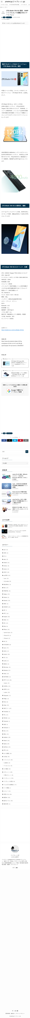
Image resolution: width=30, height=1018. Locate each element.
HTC (6, 613)
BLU (6, 587)
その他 (6, 756)
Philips (6, 698)
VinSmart (7, 727)
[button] (4, 440)
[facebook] (13, 867)
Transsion (7, 721)
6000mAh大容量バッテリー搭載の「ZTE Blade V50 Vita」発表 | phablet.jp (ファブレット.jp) (19, 374)
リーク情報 (7, 787)
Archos (6, 565)
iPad (6, 626)
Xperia (6, 743)
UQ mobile (7, 581)
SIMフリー (7, 708)
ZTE (4, 17)
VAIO (6, 724)
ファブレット (9, 17)
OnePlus (7, 686)
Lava (6, 647)
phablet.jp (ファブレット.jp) (15, 1)
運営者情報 (8, 1013)
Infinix (6, 619)
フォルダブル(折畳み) (10, 784)
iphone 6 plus (8, 632)
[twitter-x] (15, 867)
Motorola (7, 670)
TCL (6, 714)
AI (5, 556)
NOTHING (7, 676)
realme (7, 692)
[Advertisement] (15, 42)
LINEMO (7, 762)
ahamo (6, 683)
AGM (6, 552)
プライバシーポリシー (19, 1013)
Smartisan (7, 711)
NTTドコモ (7, 680)
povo (6, 578)
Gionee (6, 597)
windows (7, 737)
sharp (6, 705)
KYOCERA (7, 644)
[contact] (17, 867)
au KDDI (7, 575)
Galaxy (7, 594)
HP (5, 610)
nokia (6, 673)
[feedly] (15, 1010)
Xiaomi (6, 740)
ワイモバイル (8, 765)
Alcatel (6, 562)
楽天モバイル (8, 800)
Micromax (7, 667)
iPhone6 (7, 638)
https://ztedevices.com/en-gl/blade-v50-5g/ (12, 330)
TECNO (7, 718)
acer (6, 549)
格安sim (7, 797)
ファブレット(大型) (9, 781)
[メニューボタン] (1, 1)
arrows (6, 569)
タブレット (8, 772)
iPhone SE (7, 635)
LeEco (6, 651)
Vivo (6, 730)
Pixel (6, 701)
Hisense (7, 600)
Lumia (6, 660)
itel (5, 641)
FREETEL (7, 590)
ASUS (6, 572)
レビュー (7, 791)
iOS (6, 623)
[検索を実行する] (26, 451)
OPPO (6, 689)
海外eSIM (7, 803)
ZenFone (7, 747)
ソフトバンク (8, 759)
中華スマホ (8, 794)
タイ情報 (7, 768)
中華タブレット (8, 775)
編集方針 (13, 1013)
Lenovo (7, 654)
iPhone (6, 629)
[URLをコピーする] (25, 440)
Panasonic (7, 695)
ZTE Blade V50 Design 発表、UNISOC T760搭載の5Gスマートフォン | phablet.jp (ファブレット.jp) (19, 363)
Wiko (6, 734)
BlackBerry (7, 584)
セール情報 (8, 753)
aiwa (6, 559)
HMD (6, 603)
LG (6, 657)
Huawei (7, 616)
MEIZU (6, 664)
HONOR (7, 607)
